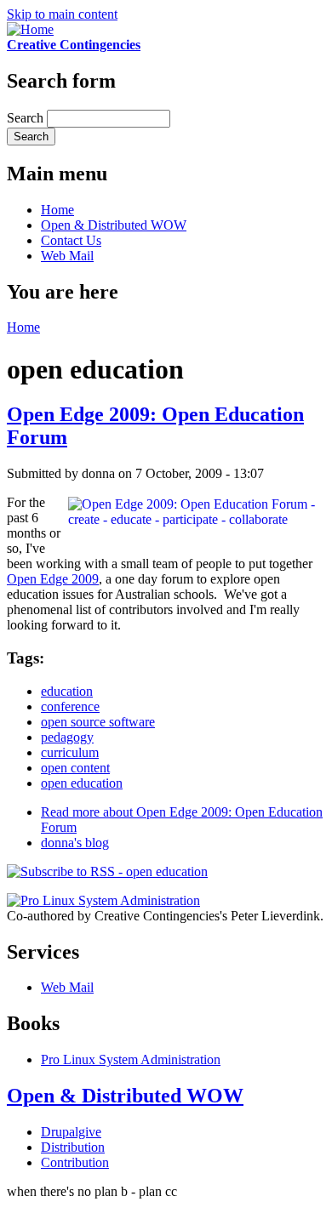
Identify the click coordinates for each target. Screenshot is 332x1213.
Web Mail (67, 255)
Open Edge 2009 (53, 579)
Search (27, 118)
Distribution (73, 1147)
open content (75, 767)
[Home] (30, 29)
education (67, 691)
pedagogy (67, 737)
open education (82, 783)
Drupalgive (71, 1132)
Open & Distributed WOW (113, 225)
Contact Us (71, 240)
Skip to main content (62, 14)
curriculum (70, 752)
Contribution (75, 1162)
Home (57, 209)
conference (70, 706)
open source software (98, 722)
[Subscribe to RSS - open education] (107, 871)
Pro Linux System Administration (130, 1059)
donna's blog (75, 842)
